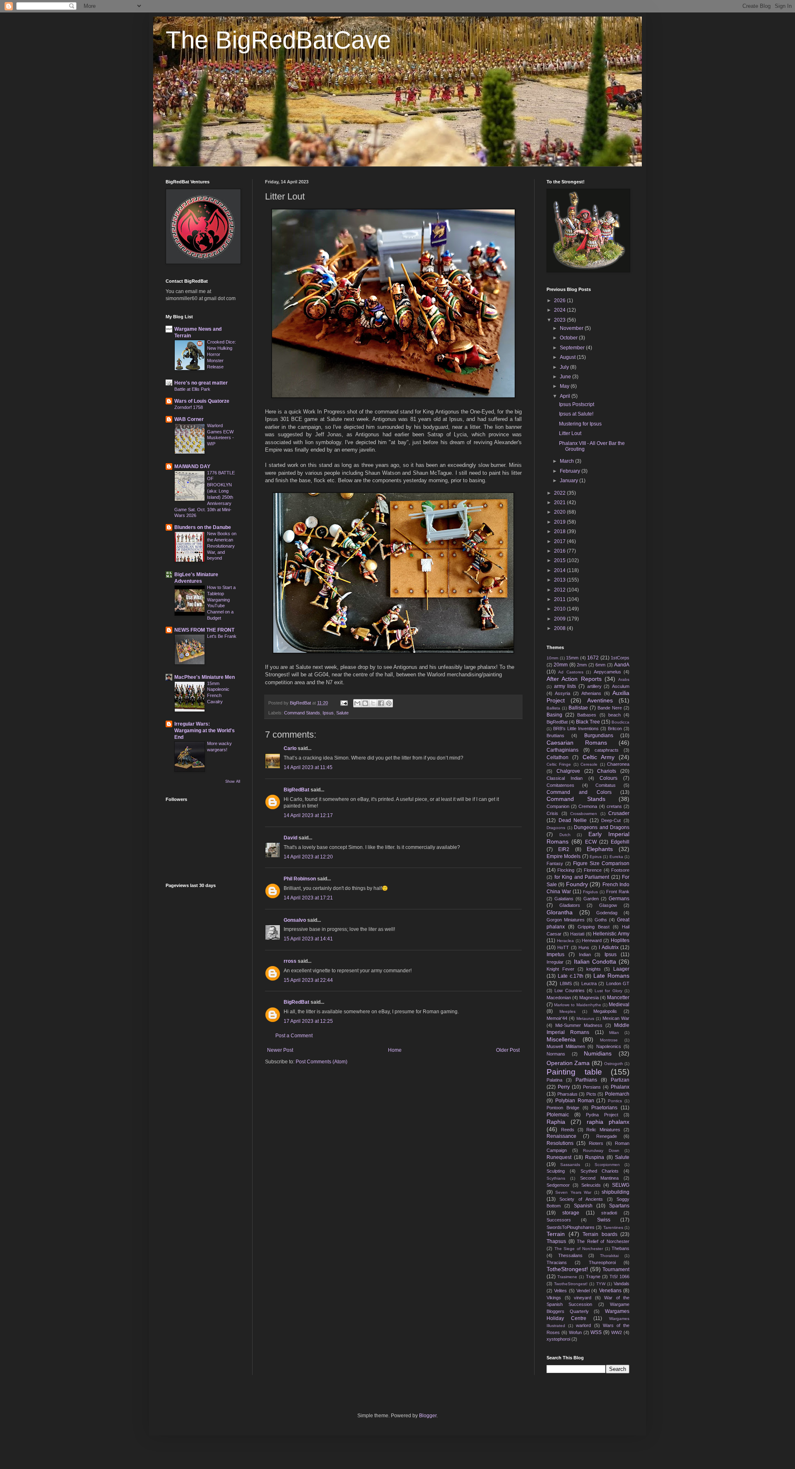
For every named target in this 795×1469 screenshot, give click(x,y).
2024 (560, 310)
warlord (583, 1325)
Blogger (427, 1416)
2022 (560, 493)
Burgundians (598, 735)
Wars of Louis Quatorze (201, 401)
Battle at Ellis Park (192, 389)
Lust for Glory (608, 990)
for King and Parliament (582, 877)
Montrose (609, 1040)
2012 (560, 590)
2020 (560, 512)
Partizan (620, 1080)
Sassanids (570, 1164)
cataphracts (607, 750)
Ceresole (589, 764)
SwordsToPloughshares (571, 1227)
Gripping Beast (594, 926)
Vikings (554, 1297)
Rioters (596, 1143)
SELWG (620, 1185)
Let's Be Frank (221, 636)
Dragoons (556, 827)
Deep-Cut (611, 820)
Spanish (583, 1206)
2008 (560, 628)
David (290, 838)
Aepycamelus (607, 671)
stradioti (609, 1212)
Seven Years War (573, 1192)
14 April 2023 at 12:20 (308, 857)
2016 (560, 551)
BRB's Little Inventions (576, 728)
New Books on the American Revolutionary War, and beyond (221, 545)
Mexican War (615, 1018)
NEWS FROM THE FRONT (204, 630)
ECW (591, 842)
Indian (585, 954)
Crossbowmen (583, 813)
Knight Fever (560, 969)
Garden (591, 898)
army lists (565, 686)
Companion (558, 806)
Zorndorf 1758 (188, 407)
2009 (560, 619)
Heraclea (565, 940)
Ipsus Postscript (576, 404)
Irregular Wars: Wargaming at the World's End (204, 730)
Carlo (290, 748)
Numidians (598, 1053)
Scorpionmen (607, 1164)
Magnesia (589, 997)
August (568, 357)
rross (290, 961)
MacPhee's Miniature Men (204, 677)
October (569, 338)
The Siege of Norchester (578, 1248)
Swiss (603, 1220)
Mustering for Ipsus (580, 424)
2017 (560, 541)
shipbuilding (615, 1192)
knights (593, 969)
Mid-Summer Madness (578, 1025)
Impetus (555, 954)
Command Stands (302, 712)
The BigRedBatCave (278, 40)
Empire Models (564, 856)
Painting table (574, 1071)
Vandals (621, 1283)
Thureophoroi (602, 1262)
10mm (552, 658)
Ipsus (328, 712)
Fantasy (555, 863)
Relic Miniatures (603, 1129)
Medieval (619, 1004)
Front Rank (617, 891)
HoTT (563, 947)
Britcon (615, 728)
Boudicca (620, 722)
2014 (560, 570)
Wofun (575, 1332)
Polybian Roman (574, 1101)
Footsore (620, 870)
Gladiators (569, 905)
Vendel (583, 1290)
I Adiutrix (608, 947)
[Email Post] (343, 702)
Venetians (610, 1290)
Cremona (587, 806)
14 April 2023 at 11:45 (308, 767)
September (573, 348)
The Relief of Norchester (603, 1241)
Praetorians (604, 1108)
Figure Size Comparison (601, 863)
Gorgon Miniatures (566, 919)
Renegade (606, 1136)
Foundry (577, 884)
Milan (614, 1032)
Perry (564, 1087)
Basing (554, 715)
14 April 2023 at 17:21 (308, 898)
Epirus (596, 856)
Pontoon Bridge (563, 1107)
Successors (559, 1219)
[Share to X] (373, 703)
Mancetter (618, 997)
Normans (556, 1053)
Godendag (606, 912)
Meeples (567, 1011)
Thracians (557, 1262)
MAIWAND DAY (192, 466)
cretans (614, 806)
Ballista (553, 708)
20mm (561, 665)
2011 (560, 599)
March (567, 461)
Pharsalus (567, 1094)
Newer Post (280, 1050)
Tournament (615, 1269)
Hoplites (620, 940)
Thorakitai (609, 1255)
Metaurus (585, 1018)
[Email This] (357, 703)
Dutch (565, 834)
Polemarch (617, 1094)
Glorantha (560, 912)
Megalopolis (605, 1011)
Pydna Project (602, 1114)
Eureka (616, 856)
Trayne (593, 1276)
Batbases (586, 714)
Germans (619, 899)
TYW (600, 1283)
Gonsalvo (295, 920)
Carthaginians (562, 750)
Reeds (567, 1129)
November (572, 328)
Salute (342, 712)
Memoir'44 (557, 1018)
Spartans (619, 1206)
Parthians (586, 1080)
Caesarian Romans (577, 742)
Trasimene (567, 1276)
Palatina (554, 1079)
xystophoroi (558, 1339)
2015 (560, 560)
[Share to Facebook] (381, 703)
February (570, 471)
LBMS (566, 983)
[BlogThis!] (365, 703)
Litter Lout (570, 433)
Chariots (606, 771)
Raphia (556, 1121)
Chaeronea (618, 764)
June (566, 377)
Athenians (591, 693)
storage (570, 1213)
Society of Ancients (581, 1199)
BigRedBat (296, 790)
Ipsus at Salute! (576, 414)
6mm (600, 664)
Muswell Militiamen (566, 1046)
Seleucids (591, 1185)
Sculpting (556, 1170)
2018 (560, 531)
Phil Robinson (300, 879)
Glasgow (608, 905)
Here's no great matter (201, 383)
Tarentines (613, 1227)
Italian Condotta (595, 961)
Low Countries (569, 990)
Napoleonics (608, 1046)
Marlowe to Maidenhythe (577, 1005)
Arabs (623, 679)
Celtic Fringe (559, 764)
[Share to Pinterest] (389, 703)
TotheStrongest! (567, 1269)
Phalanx (620, 1087)
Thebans (620, 1248)
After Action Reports (574, 679)
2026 (560, 300)
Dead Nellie (573, 820)
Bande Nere (609, 707)
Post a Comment (294, 1036)
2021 (560, 502)
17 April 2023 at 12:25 (308, 1021)
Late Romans (611, 975)
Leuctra (589, 983)
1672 (593, 658)
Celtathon (558, 757)
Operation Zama (568, 1063)
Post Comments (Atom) (321, 1062)
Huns (583, 947)
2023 (560, 320)
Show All (232, 781)
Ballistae (578, 708)
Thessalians (570, 1255)
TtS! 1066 (619, 1276)
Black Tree (588, 722)
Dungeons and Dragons (601, 827)
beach (614, 714)
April (565, 396)
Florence (593, 870)
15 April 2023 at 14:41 (308, 939)
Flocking (565, 870)
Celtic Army (598, 757)
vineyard (582, 1297)
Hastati (577, 933)
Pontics (615, 1101)
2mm (582, 664)
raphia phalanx (608, 1121)
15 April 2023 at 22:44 (308, 980)
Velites (560, 1290)
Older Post (508, 1050)
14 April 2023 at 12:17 (308, 815)
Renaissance (561, 1136)
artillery (594, 686)
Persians (592, 1086)
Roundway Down (601, 1150)
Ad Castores (570, 672)
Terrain (556, 1234)
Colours (608, 778)
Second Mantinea (599, 1178)
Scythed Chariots (600, 1170)
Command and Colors (579, 792)
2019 (560, 522)
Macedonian (559, 997)
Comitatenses (560, 785)
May (565, 386)
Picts (591, 1094)
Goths (601, 919)
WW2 (616, 1332)
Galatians (563, 898)
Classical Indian (565, 778)
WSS (596, 1332)
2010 (560, 609)
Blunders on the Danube (202, 527)
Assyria (562, 693)
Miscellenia (561, 1039)
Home (395, 1050)
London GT (618, 983)
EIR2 (563, 849)
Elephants (600, 849)
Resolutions (560, 1143)
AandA (621, 665)
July (565, 367)
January (569, 480)
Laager (621, 969)
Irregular (555, 961)
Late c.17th (570, 976)
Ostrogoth (613, 1063)
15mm (572, 657)
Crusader (618, 813)
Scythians (556, 1178)
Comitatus (605, 785)
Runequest (559, 1157)
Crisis (552, 813)
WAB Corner (189, 419)
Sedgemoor (558, 1185)
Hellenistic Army (611, 934)
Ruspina (594, 1157)
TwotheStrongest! (571, 1283)
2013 (560, 580)
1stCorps (620, 657)
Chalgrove (568, 771)
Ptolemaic (558, 1115)
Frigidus (590, 892)
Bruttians (555, 735)
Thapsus (556, 1241)
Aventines (600, 700)
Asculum (620, 686)
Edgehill (620, 842)
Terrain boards (600, 1234)
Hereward (592, 940)
